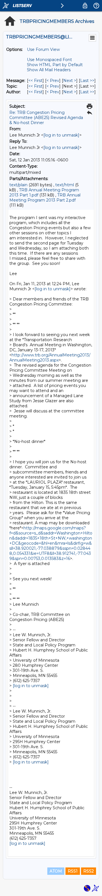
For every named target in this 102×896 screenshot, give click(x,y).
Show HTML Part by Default (55, 64)
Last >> (87, 80)
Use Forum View (43, 49)
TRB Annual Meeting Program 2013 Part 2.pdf (44, 197)
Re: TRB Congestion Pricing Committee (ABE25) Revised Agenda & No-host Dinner (46, 117)
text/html (64, 184)
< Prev (52, 80)
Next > (69, 80)
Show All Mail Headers (49, 69)
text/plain (18, 184)
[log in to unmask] (61, 135)
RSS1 (73, 871)
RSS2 (88, 871)
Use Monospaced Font (49, 59)
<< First (35, 80)
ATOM (56, 871)
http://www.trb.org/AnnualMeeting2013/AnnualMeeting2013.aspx (49, 357)
